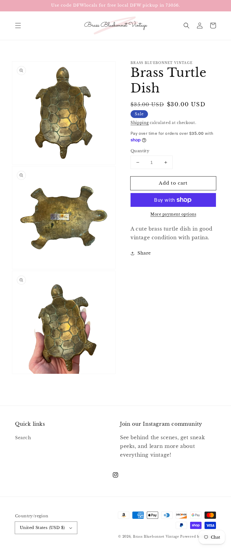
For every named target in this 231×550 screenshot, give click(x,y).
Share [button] (144, 253)
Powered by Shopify (198, 537)
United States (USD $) (42, 527)
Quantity (140, 150)
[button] (18, 25)
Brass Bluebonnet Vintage (156, 537)
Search (23, 437)
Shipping (140, 122)
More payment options (173, 214)
